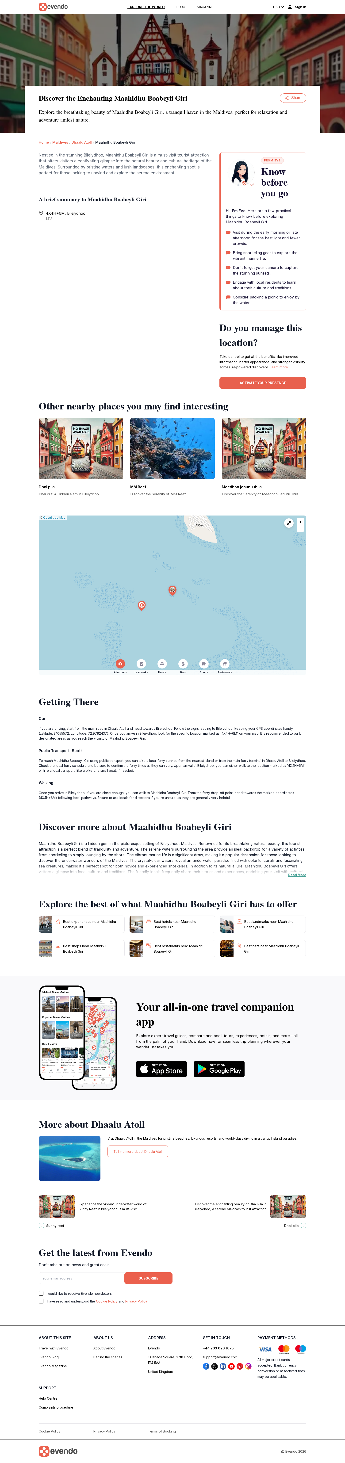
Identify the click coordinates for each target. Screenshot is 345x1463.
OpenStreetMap (54, 517)
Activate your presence (263, 383)
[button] (172, 590)
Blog (180, 7)
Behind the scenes (107, 1357)
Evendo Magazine (53, 1366)
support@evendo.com (220, 1357)
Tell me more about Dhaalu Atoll (137, 1152)
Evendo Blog (49, 1357)
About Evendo (104, 1348)
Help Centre (48, 1398)
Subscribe (148, 1278)
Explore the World (146, 7)
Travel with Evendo (54, 1348)
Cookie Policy (107, 1301)
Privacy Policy (136, 1301)
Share (296, 98)
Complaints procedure (56, 1407)
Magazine (205, 7)
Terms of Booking (162, 1431)
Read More (297, 875)
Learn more (278, 367)
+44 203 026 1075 (218, 1348)
